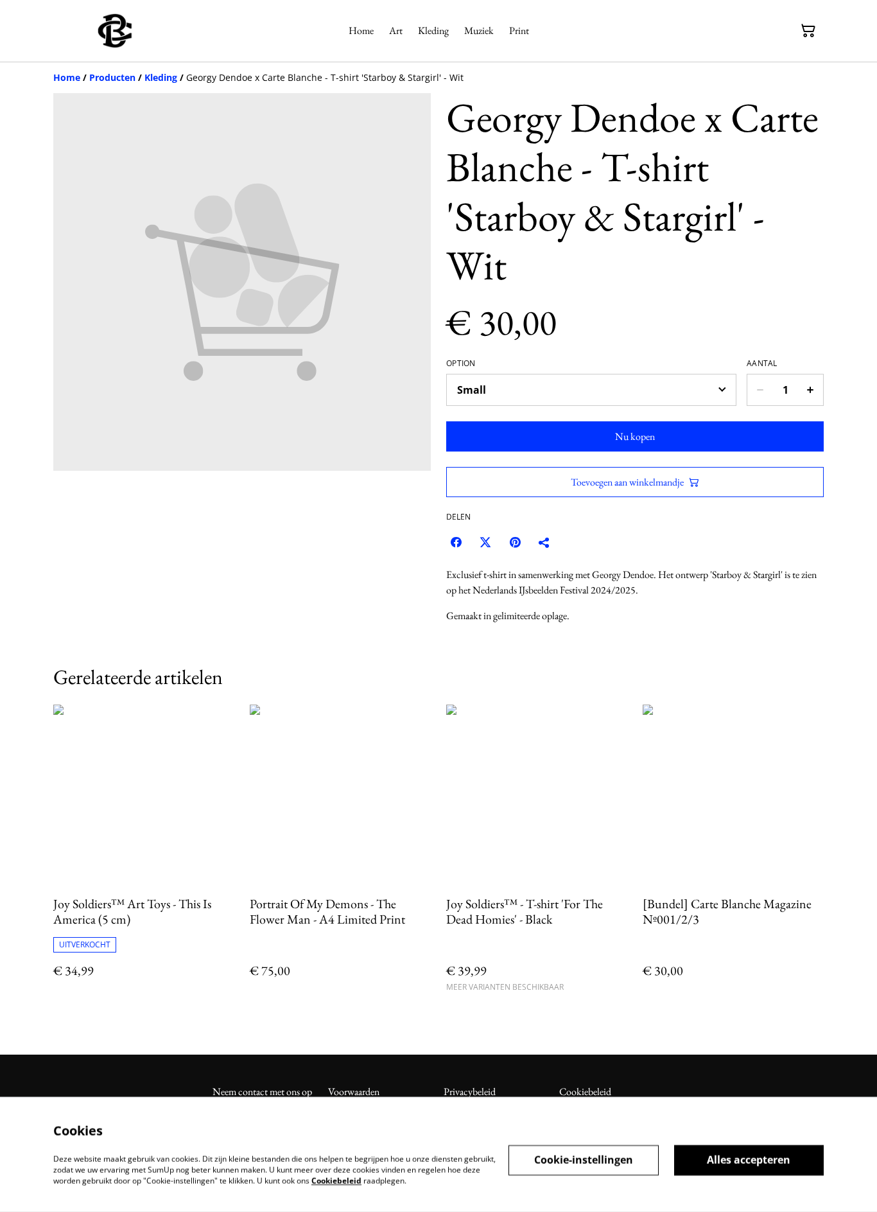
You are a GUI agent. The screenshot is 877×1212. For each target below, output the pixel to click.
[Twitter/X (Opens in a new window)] (485, 542)
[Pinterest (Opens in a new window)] (515, 542)
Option (461, 363)
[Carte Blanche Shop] (115, 31)
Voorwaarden (353, 1091)
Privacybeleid (470, 1091)
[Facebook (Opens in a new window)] (455, 542)
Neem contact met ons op (262, 1091)
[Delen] (544, 542)
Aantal (762, 363)
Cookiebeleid (585, 1091)
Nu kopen (635, 436)
